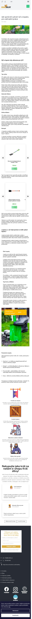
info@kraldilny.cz (9, 558)
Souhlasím (15, 615)
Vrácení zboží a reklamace (8, 580)
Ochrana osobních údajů (8, 582)
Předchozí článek (10, 521)
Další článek (21, 521)
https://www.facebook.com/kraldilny (11, 564)
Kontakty (4, 571)
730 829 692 (8, 560)
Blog (3, 573)
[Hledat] (2, 1)
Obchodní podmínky (6, 578)
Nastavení (15, 610)
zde (9, 607)
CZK (11, 1)
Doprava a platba (6, 575)
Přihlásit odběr (11, 546)
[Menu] (28, 2)
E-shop (14, 168)
